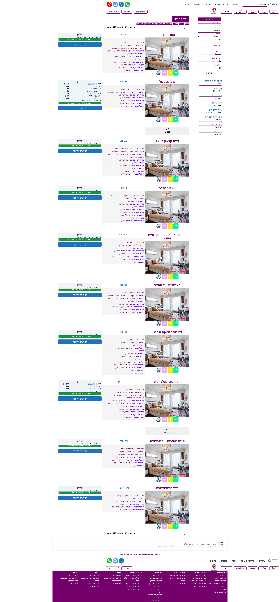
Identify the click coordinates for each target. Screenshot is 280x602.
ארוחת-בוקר (126, 348)
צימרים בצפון (219, 544)
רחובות (147, 24)
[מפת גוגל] (170, 73)
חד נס (181, 24)
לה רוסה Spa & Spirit (167, 332)
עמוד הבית (140, 42)
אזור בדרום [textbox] (217, 105)
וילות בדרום (117, 575)
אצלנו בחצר (167, 188)
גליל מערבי (130, 45)
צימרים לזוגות (201, 575)
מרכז (135, 451)
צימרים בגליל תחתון (156, 583)
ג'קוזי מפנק (124, 56)
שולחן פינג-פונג (124, 67)
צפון (142, 45)
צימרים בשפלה (179, 583)
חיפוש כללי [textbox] (261, 4)
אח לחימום (128, 400)
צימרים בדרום (200, 544)
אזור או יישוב (217, 22)
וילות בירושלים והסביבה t (112, 578)
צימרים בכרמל (158, 586)
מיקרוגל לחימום (130, 103)
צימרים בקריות (158, 597)
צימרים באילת (222, 575)
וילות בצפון (117, 583)
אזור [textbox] (219, 83)
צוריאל (169, 24)
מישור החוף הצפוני (132, 392)
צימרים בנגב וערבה (221, 592)
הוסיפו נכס (140, 11)
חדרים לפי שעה (221, 4)
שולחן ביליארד (125, 414)
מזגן (130, 62)
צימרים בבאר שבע (221, 578)
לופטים (197, 4)
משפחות (121, 48)
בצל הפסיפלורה (167, 488)
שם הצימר (218, 28)
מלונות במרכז (73, 581)
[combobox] (254, 4)
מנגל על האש (126, 65)
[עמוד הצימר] (175, 73)
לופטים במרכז (94, 583)
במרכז (263, 12)
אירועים (141, 48)
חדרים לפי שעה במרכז (134, 586)
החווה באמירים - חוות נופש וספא (167, 237)
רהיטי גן (135, 218)
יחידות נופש (130, 449)
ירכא (187, 24)
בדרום (252, 12)
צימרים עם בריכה (200, 583)
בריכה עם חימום (131, 201)
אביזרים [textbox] (218, 134)
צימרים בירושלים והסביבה (218, 583)
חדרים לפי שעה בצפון (134, 589)
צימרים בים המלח (221, 581)
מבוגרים (218, 51)
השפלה (129, 451)
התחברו (127, 11)
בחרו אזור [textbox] (217, 25)
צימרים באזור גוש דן (177, 575)
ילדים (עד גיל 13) (216, 58)
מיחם (133, 370)
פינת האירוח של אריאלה (167, 441)
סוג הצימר (218, 34)
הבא (186, 28)
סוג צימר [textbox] (218, 119)
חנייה (135, 59)
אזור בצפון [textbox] (217, 91)
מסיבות (129, 48)
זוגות (135, 48)
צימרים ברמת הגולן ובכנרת (154, 600)
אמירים (162, 24)
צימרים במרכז (209, 544)
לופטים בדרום (95, 575)
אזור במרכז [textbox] (217, 98)
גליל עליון (113, 195)
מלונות (187, 4)
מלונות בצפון (73, 583)
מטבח (134, 65)
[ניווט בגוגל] (164, 73)
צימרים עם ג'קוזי (200, 586)
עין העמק (155, 24)
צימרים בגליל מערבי (156, 578)
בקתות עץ (131, 89)
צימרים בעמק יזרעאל (156, 595)
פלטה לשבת (130, 171)
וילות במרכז (116, 581)
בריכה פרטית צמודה (130, 406)
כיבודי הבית (126, 256)
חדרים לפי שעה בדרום (134, 575)
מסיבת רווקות (116, 395)
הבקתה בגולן (167, 81)
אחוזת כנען (167, 35)
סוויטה (132, 389)
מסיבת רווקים (139, 398)
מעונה (175, 24)
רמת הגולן (140, 92)
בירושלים (240, 12)
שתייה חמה (126, 70)
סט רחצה (112, 62)
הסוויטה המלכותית (167, 381)
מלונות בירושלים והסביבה (69, 578)
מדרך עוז (140, 24)
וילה (133, 42)
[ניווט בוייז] (158, 73)
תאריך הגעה (217, 40)
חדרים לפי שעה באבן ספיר (132, 583)
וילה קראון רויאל (167, 141)
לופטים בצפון (95, 586)
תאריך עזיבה (217, 45)
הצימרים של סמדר (167, 285)
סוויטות (132, 242)
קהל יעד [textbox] (218, 127)
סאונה (116, 56)
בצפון (274, 12)
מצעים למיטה (122, 62)
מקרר (122, 103)
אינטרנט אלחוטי (121, 51)
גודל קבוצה (217, 65)
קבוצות (114, 48)
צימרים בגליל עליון (157, 581)
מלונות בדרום (73, 575)
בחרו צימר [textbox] (217, 31)
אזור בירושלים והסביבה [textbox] (212, 112)
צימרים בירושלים (189, 544)
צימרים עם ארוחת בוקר (198, 581)
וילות (207, 4)
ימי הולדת (133, 395)
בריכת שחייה (132, 53)
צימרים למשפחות (199, 578)
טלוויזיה (111, 51)
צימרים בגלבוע (158, 575)
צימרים (236, 4)
